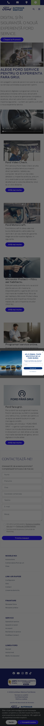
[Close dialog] (42, 352)
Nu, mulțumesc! (33, 371)
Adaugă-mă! (33, 368)
